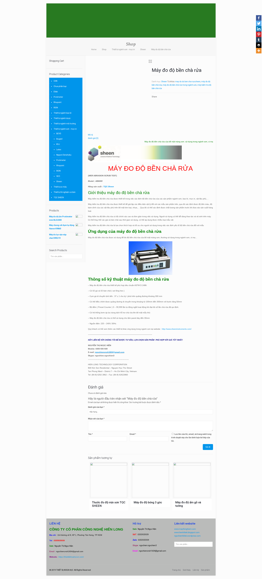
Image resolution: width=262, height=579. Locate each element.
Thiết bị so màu (60, 187)
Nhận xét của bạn (96, 419)
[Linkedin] (258, 29)
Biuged (59, 139)
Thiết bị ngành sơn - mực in (123, 49)
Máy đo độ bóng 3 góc (148, 502)
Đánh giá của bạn (96, 407)
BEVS (58, 133)
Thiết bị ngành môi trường (65, 123)
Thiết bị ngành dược (62, 118)
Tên (90, 434)
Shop (104, 49)
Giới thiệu (187, 570)
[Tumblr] (258, 39)
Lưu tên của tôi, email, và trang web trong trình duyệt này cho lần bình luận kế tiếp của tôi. (191, 437)
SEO (58, 176)
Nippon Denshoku (63, 155)
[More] (258, 50)
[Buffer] (258, 45)
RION (56, 108)
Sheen (143, 49)
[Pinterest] (258, 34)
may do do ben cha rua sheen (187, 81)
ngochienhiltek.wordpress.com (187, 536)
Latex (58, 149)
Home (93, 49)
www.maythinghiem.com (185, 529)
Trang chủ (176, 570)
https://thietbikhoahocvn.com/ (71, 557)
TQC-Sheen (108, 186)
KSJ (58, 144)
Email (133, 434)
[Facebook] (258, 18)
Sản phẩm (205, 570)
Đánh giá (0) (93, 138)
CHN (55, 81)
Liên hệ (196, 570)
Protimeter (58, 97)
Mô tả (90, 135)
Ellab (56, 92)
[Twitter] (258, 23)
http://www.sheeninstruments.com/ (176, 329)
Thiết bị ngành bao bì (62, 113)
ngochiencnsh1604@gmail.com (109, 352)
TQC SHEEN (59, 197)
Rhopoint (57, 102)
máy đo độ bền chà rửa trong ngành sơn (180, 85)
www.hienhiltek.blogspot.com (187, 532)
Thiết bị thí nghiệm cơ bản (64, 192)
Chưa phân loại (60, 86)
